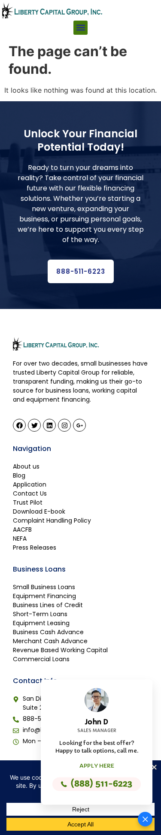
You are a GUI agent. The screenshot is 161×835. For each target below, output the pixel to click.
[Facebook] (19, 425)
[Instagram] (64, 425)
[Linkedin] (49, 425)
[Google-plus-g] (79, 425)
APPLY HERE (96, 765)
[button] (80, 28)
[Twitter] (34, 425)
